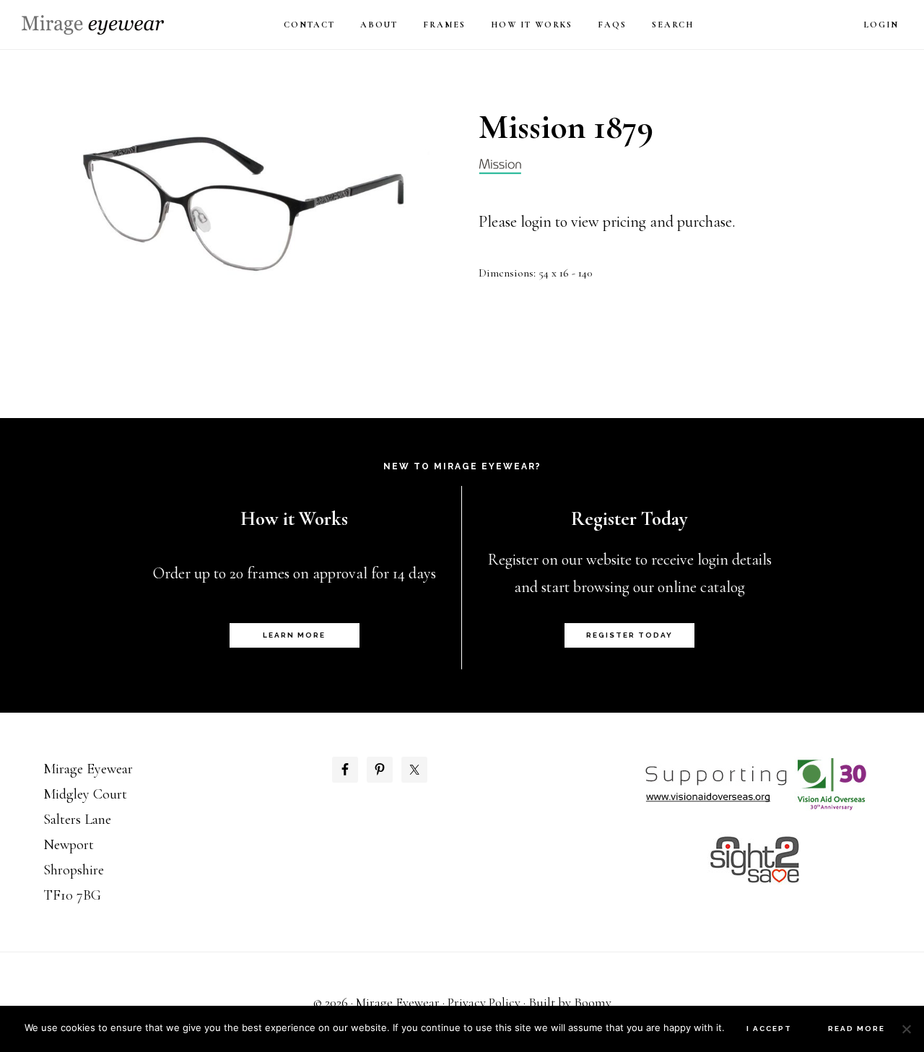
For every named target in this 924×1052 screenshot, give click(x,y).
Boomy (592, 1002)
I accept (769, 1029)
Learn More (294, 635)
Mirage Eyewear (93, 25)
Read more (856, 1029)
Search (673, 24)
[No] (906, 1029)
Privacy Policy (484, 1002)
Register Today (629, 635)
